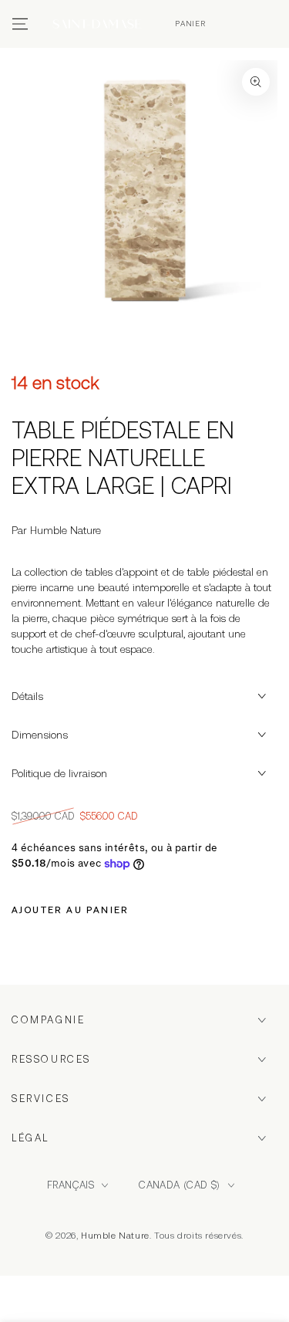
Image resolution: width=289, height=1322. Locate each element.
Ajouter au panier (70, 909)
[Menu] (20, 24)
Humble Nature (115, 1235)
